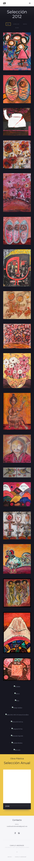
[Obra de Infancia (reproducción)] (17, 472)
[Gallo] (17, 559)
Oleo (17, 27)
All (8, 24)
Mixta (25, 24)
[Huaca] (17, 693)
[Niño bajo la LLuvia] (17, 267)
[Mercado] (17, 750)
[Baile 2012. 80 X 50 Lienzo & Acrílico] (17, 715)
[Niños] (17, 305)
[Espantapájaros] (17, 525)
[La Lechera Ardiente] (17, 122)
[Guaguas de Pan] (17, 729)
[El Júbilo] (17, 686)
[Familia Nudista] (17, 743)
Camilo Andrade (20, 856)
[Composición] (17, 593)
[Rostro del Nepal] (17, 449)
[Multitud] (17, 336)
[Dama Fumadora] (17, 411)
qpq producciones (22, 847)
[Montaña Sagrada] (17, 736)
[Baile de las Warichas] (17, 51)
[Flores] (17, 154)
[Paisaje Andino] (17, 708)
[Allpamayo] (17, 632)
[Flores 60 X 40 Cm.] (17, 722)
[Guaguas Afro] (17, 230)
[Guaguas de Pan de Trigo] (17, 89)
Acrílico (16, 24)
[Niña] (17, 701)
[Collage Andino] (17, 494)
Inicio (10, 856)
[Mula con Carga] (17, 669)
